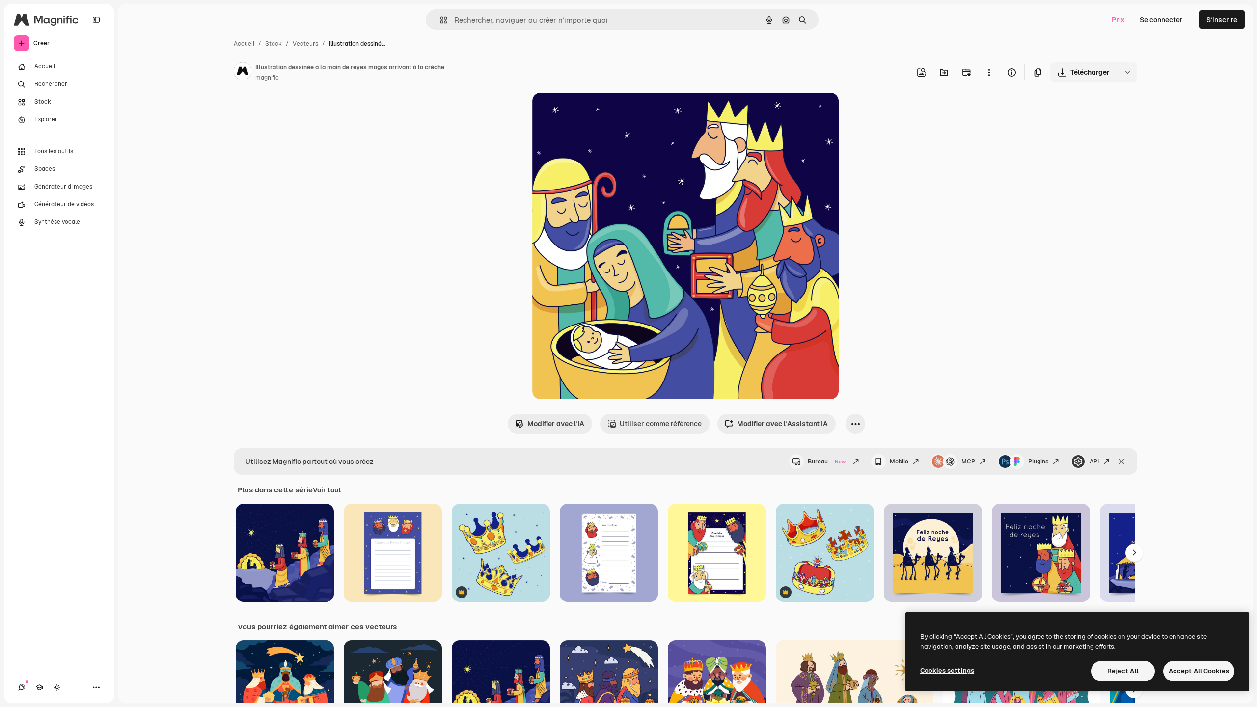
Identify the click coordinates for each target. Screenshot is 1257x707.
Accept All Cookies (1199, 671)
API (1094, 461)
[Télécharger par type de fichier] (1127, 72)
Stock (273, 44)
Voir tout (327, 490)
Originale (597, 111)
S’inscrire (1221, 19)
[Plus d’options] (989, 72)
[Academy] (39, 687)
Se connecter (1161, 19)
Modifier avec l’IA (555, 423)
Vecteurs (305, 44)
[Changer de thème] (57, 687)
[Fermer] (1121, 461)
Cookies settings (947, 670)
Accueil (244, 44)
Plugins (1038, 461)
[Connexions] (21, 687)
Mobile (899, 461)
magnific (267, 78)
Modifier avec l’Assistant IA (782, 423)
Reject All (1123, 671)
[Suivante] (1134, 553)
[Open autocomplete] (439, 20)
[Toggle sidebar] (96, 19)
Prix (1118, 19)
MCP (968, 461)
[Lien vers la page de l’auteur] (242, 72)
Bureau (827, 461)
